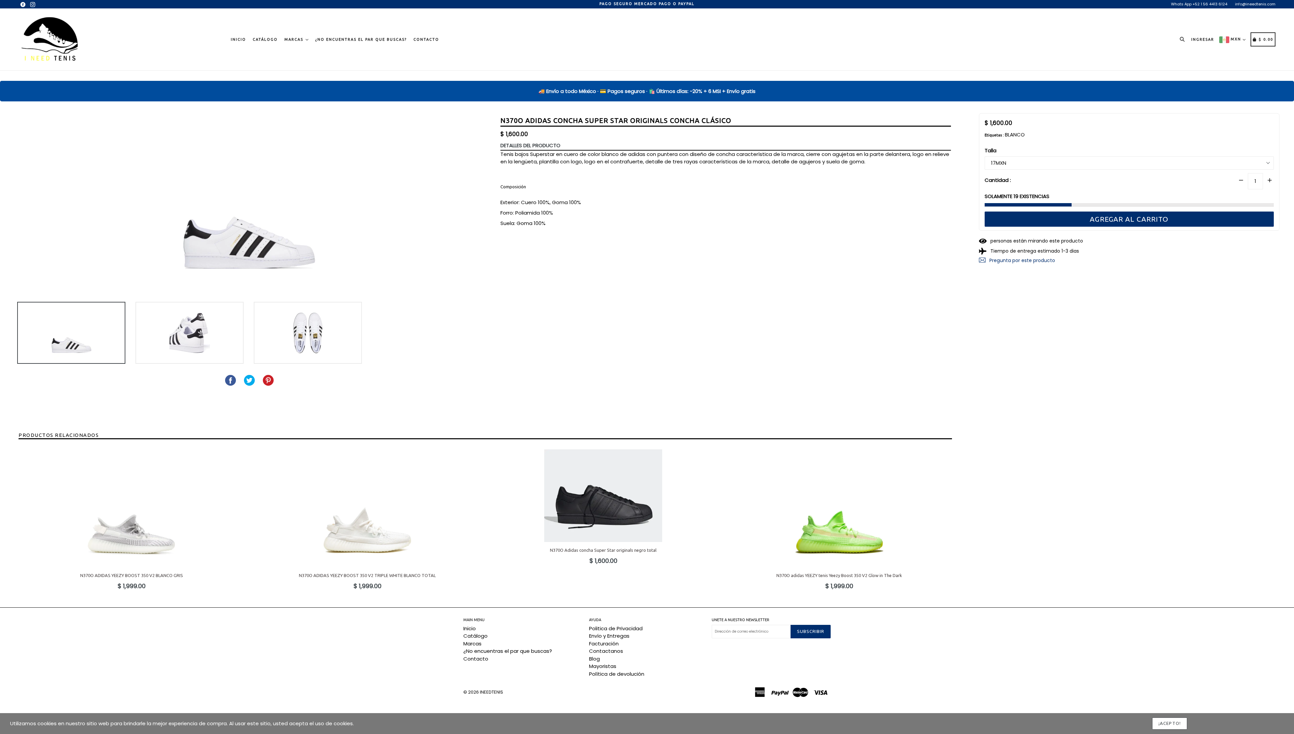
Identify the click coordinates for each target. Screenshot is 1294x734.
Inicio (238, 39)
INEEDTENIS (491, 692)
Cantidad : (998, 179)
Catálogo (265, 39)
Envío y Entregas (609, 635)
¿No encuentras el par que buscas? (361, 39)
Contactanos (606, 651)
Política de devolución (616, 673)
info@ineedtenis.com (1255, 4)
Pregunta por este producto (1021, 260)
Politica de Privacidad (616, 628)
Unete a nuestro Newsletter (740, 620)
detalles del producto (530, 145)
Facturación (604, 643)
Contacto (426, 39)
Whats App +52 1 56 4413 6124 (1199, 4)
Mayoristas (602, 666)
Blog (594, 658)
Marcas (294, 39)
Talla (990, 150)
